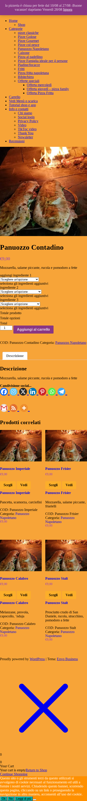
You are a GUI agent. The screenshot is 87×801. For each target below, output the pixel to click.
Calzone (23, 53)
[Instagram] (14, 392)
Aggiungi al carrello (33, 329)
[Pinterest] (43, 392)
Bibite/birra (26, 77)
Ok (4, 798)
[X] (24, 392)
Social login (26, 117)
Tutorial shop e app (22, 105)
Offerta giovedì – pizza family (48, 89)
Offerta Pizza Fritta (40, 93)
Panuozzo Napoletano (33, 49)
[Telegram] (62, 392)
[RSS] (14, 408)
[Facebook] (5, 392)
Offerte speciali (28, 81)
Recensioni (17, 141)
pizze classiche (28, 33)
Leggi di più (23, 798)
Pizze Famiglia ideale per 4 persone (43, 61)
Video (22, 125)
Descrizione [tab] (15, 356)
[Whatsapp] (53, 392)
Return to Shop (36, 770)
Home (13, 21)
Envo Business (67, 659)
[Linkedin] (33, 392)
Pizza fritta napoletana (33, 73)
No (11, 798)
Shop (21, 25)
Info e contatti (18, 109)
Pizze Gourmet (28, 41)
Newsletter (25, 137)
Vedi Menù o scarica (23, 101)
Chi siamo (25, 113)
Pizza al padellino (30, 57)
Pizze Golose (27, 37)
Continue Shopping (13, 774)
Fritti (21, 69)
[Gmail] (5, 408)
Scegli (8, 485)
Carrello (14, 97)
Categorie (16, 29)
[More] (25, 408)
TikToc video (27, 129)
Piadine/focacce (29, 65)
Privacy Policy (28, 121)
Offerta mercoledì (39, 85)
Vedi (23, 485)
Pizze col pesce (28, 45)
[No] (34, 799)
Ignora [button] (67, 9)
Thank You (25, 133)
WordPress (37, 659)
